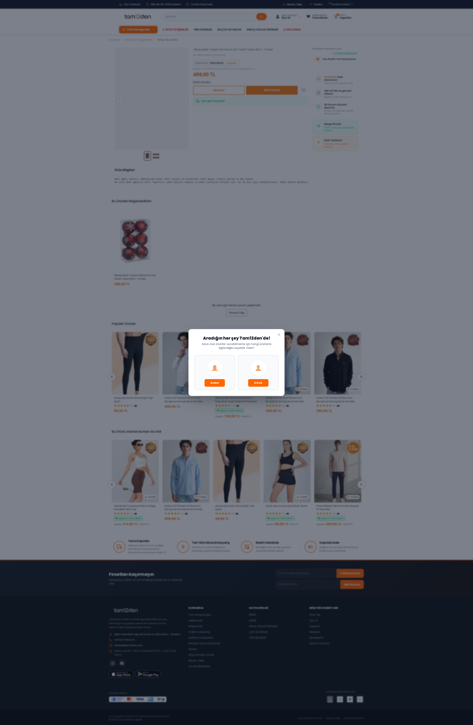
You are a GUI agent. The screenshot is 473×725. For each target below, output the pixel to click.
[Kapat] (279, 334)
